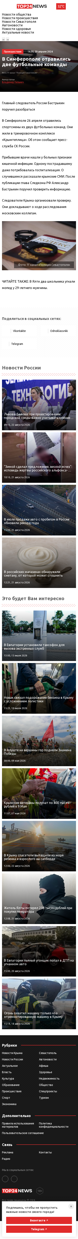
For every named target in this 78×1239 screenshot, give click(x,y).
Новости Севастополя (19, 21)
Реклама (7, 1152)
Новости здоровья (16, 29)
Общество (46, 1085)
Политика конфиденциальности (53, 1125)
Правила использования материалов (18, 1125)
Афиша (43, 1065)
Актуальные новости (18, 32)
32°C (61, 6)
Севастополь (48, 1053)
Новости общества (16, 14)
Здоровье (45, 1072)
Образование (11, 1085)
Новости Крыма (12, 1053)
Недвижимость (49, 1078)
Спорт (6, 1097)
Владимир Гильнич (13, 82)
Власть (7, 1072)
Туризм (44, 1097)
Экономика (9, 1104)
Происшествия (11, 1091)
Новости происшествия (20, 18)
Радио (6, 1158)
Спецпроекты (48, 1091)
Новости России (12, 1059)
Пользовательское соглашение (23, 1133)
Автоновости (12, 25)
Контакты (45, 1152)
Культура (8, 1078)
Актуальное (10, 1065)
